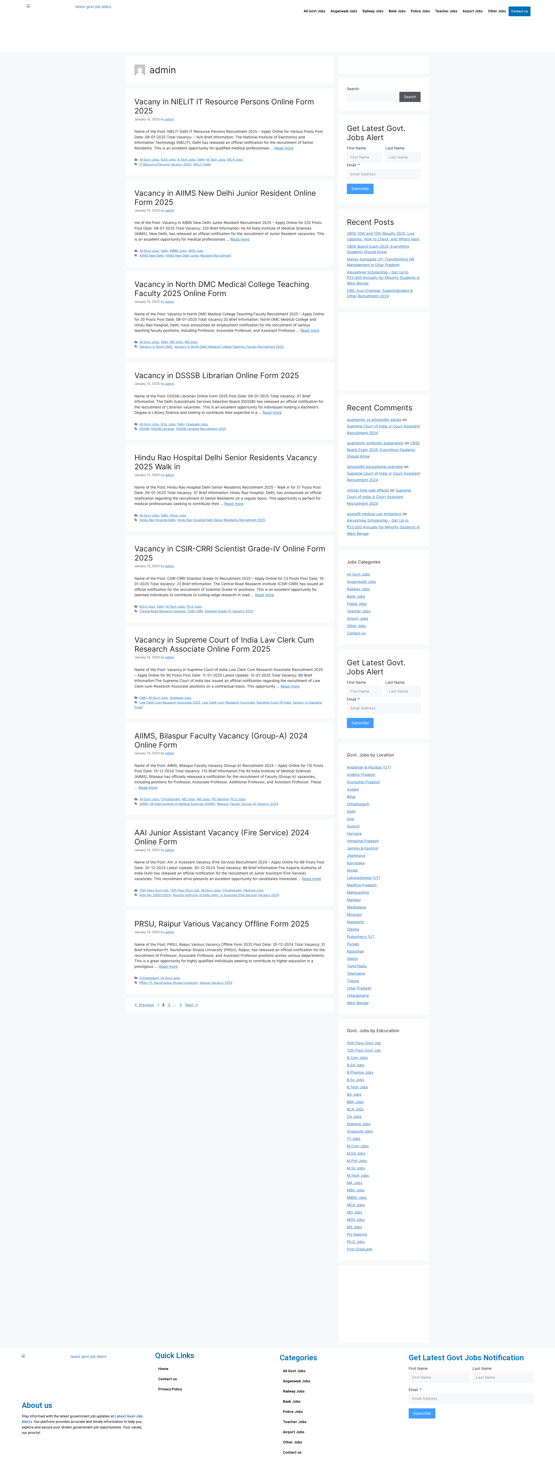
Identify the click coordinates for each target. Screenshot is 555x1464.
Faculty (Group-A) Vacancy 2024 (254, 804)
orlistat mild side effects (368, 490)
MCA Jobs (235, 159)
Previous (144, 1005)
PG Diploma (220, 799)
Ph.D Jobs (194, 606)
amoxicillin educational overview (375, 467)
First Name (356, 148)
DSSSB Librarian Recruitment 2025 (201, 429)
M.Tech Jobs (215, 159)
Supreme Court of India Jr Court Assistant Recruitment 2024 (379, 497)
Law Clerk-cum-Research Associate (228, 702)
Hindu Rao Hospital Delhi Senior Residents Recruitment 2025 (221, 520)
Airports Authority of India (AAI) (195, 895)
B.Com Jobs (357, 1058)
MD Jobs (176, 342)
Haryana (354, 833)
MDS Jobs (196, 251)
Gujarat (353, 826)
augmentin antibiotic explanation (375, 443)
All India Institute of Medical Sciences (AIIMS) (182, 804)
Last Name (395, 148)
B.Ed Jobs (168, 159)
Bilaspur (222, 804)
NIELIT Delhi (202, 164)
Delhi (201, 159)
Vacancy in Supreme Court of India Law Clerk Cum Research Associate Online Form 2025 (224, 644)
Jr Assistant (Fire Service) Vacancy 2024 (249, 895)
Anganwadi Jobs (344, 11)
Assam (353, 789)
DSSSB (144, 429)
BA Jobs (354, 1094)
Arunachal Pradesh (363, 782)
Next (191, 1005)
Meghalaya (356, 907)
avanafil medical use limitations (374, 514)
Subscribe (360, 188)
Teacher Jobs (446, 11)
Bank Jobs (397, 11)
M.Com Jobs (358, 1146)
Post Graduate (359, 1249)
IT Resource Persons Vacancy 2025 (165, 164)
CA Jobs (354, 1116)
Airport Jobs (473, 11)
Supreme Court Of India (273, 702)
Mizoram (354, 914)
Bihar (351, 797)
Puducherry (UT (360, 936)
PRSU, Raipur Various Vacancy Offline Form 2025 (221, 923)
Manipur (354, 900)
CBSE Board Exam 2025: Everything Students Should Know (383, 449)
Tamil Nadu (357, 966)
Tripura (353, 981)
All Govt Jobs (314, 11)
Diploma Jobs (253, 890)
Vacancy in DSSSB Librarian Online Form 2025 (216, 375)
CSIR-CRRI (195, 611)
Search (353, 89)
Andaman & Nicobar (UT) (369, 767)
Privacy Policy (170, 1389)
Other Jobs (497, 11)
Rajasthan (355, 951)
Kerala (352, 870)
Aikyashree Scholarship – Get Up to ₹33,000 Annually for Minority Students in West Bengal (383, 277)
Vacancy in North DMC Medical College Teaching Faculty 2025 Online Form (221, 289)
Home (163, 1369)
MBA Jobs (356, 1190)
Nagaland (355, 922)
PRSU (143, 983)
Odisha (353, 929)
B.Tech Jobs (187, 159)
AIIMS (143, 804)
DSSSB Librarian (162, 429)
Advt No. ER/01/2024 (155, 895)
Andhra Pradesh (361, 774)
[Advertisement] (384, 351)
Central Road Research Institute (162, 611)
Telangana (356, 973)
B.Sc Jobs (168, 424)
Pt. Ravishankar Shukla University (173, 983)
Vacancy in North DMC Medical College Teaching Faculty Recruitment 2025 (229, 346)
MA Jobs (354, 1183)
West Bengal (358, 1003)
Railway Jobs (373, 11)
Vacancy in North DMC (156, 346)
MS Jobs (191, 342)
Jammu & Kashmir (362, 848)
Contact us (519, 11)
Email (351, 165)
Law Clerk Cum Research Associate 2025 (169, 702)
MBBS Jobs (178, 251)
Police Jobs (420, 11)
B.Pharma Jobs (360, 1072)
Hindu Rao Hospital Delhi (157, 520)
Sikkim (352, 959)
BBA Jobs (355, 1102)
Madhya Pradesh (362, 885)
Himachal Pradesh (363, 841)
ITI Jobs (354, 1139)
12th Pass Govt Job (184, 890)
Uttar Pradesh (359, 988)
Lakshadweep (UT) (363, 878)
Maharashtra (358, 892)
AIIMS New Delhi (151, 255)
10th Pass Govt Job (153, 890)
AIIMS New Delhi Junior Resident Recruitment (198, 255)
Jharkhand (356, 855)
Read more (284, 148)
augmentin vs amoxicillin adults (374, 420)
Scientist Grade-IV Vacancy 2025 (229, 611)
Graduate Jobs (197, 424)
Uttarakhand (358, 995)
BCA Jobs (355, 1109)
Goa (350, 819)
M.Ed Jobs (147, 606)
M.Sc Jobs (356, 1168)
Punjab (353, 944)
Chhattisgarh (170, 799)
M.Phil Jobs (357, 1161)
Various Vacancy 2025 (216, 983)
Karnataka (356, 863)
